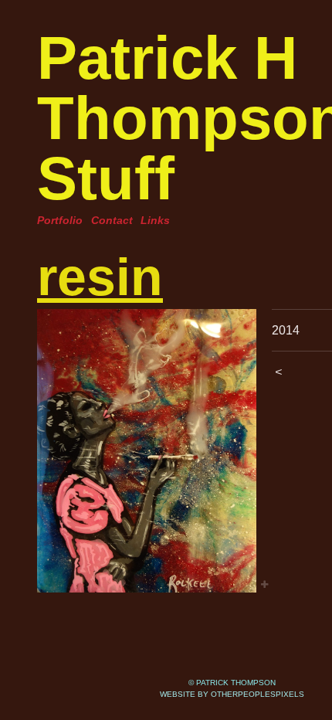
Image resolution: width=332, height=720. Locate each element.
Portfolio (60, 220)
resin (100, 276)
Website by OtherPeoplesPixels (232, 694)
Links (155, 220)
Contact (112, 220)
